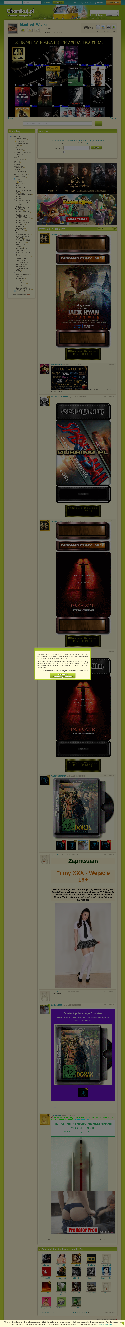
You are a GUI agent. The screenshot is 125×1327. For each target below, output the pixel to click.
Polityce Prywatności (106, 1324)
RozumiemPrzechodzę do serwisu (63, 676)
